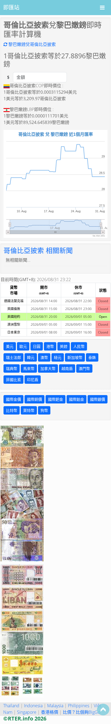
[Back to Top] (103, 709)
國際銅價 (34, 399)
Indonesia (33, 706)
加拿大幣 (48, 368)
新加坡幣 (74, 357)
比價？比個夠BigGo (81, 712)
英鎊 (63, 346)
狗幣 (44, 410)
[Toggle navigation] (102, 7)
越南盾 (67, 368)
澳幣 (44, 357)
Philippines (78, 706)
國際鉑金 (76, 399)
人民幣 (79, 346)
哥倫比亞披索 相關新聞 (38, 250)
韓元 (30, 357)
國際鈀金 (55, 399)
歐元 (23, 346)
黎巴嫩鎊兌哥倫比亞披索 (31, 44)
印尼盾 (32, 379)
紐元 (57, 357)
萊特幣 (28, 410)
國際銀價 (97, 399)
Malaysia (55, 706)
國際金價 (13, 399)
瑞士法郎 (13, 357)
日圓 (36, 346)
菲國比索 (13, 379)
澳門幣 (84, 368)
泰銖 (92, 357)
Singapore (26, 712)
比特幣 (11, 410)
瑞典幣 (11, 368)
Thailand (11, 706)
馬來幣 (28, 368)
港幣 (50, 346)
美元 (9, 346)
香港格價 (49, 712)
